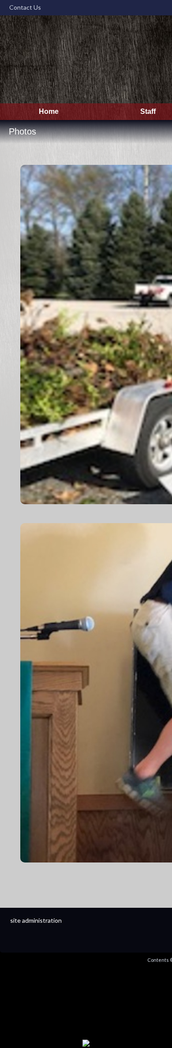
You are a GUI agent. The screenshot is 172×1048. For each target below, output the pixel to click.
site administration (36, 920)
